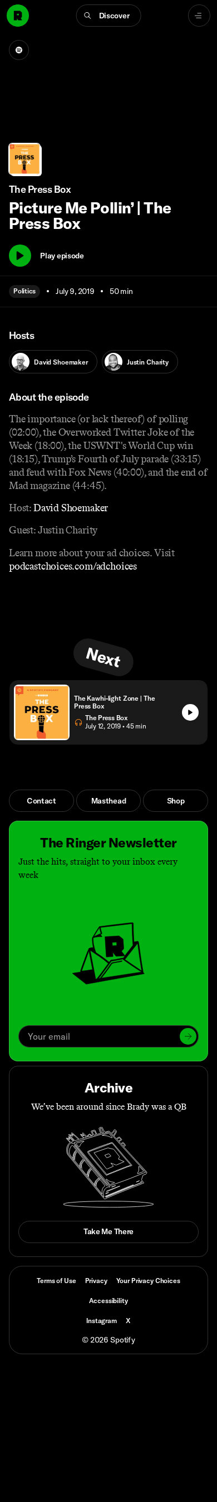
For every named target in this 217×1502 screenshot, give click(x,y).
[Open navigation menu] (199, 15)
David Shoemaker (61, 362)
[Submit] (188, 1036)
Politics (24, 291)
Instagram (101, 1320)
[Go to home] (18, 15)
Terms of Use (56, 1280)
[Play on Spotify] (19, 50)
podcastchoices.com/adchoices (73, 566)
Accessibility (108, 1300)
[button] (108, 15)
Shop (176, 801)
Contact (41, 801)
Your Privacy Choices (148, 1281)
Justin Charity (148, 362)
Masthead (108, 801)
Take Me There (108, 1231)
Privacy (96, 1280)
